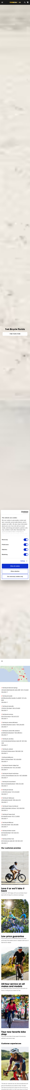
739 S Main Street (5, 824)
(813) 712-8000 (16, 816)
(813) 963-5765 (20, 808)
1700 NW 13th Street (6, 708)
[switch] (26, 544)
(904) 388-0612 (18, 732)
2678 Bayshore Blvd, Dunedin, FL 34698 (11, 698)
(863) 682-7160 (19, 751)
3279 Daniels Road (6, 832)
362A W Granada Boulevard (8, 783)
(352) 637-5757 (15, 716)
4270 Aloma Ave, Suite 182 (7, 840)
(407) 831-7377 (19, 840)
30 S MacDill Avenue (6, 816)
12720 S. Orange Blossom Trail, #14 (10, 775)
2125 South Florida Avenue (8, 751)
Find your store (15, 334)
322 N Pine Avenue (6, 716)
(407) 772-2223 (24, 689)
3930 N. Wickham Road (7, 759)
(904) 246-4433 (20, 724)
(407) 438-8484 (23, 775)
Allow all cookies (15, 566)
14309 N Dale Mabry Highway (8, 808)
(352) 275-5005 (16, 708)
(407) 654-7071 (15, 832)
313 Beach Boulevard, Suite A (8, 724)
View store (3, 692)
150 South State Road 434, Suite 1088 (10, 689)
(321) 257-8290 (17, 767)
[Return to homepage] (2, 661)
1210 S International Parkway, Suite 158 (11, 741)
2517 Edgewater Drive (6, 767)
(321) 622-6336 (17, 759)
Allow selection (15, 571)
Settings (22, 561)
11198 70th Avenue (6, 791)
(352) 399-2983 (14, 824)
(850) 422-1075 (17, 800)
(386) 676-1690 (20, 783)
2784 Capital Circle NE (6, 800)
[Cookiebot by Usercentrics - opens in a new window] (21, 512)
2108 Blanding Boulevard (7, 732)
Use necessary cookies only (15, 576)
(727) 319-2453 (15, 791)
